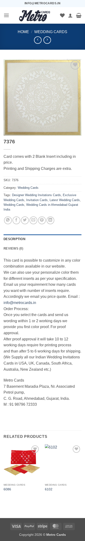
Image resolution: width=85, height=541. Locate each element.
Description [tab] (14, 239)
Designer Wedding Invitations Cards (36, 195)
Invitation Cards (37, 200)
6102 (48, 489)
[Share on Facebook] (16, 220)
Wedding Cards (50, 32)
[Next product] (37, 40)
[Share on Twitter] (25, 220)
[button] (6, 15)
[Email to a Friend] (33, 220)
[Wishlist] (62, 15)
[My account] (70, 15)
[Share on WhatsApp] (8, 220)
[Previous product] (47, 40)
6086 (7, 489)
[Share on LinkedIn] (50, 220)
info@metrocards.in (20, 303)
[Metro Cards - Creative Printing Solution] (34, 15)
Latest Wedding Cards (65, 200)
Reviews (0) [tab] (13, 248)
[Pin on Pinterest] (42, 220)
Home (23, 32)
